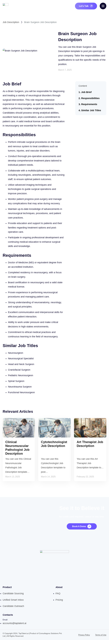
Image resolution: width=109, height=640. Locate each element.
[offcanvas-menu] (103, 6)
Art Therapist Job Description (90, 444)
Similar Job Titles (91, 110)
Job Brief (86, 92)
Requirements (89, 104)
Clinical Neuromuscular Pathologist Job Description (17, 447)
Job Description (11, 22)
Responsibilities (90, 98)
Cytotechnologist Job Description (54, 444)
